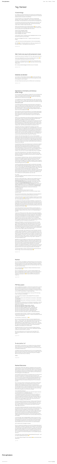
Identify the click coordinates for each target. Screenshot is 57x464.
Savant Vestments (31, 183)
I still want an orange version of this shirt (24, 181)
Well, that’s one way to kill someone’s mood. (28, 54)
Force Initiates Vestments (25, 182)
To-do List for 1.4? (20, 343)
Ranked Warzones (20, 365)
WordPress (53, 461)
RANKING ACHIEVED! (21, 75)
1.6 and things (19, 12)
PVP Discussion (19, 285)
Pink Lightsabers (5, 1)
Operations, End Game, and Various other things (25, 91)
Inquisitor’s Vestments (19, 183)
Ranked (17, 259)
